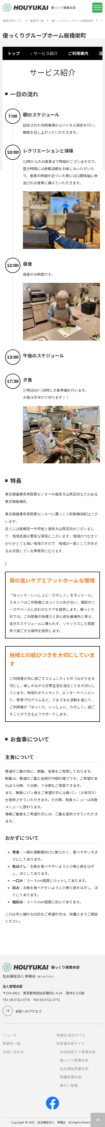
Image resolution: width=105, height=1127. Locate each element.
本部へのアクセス (28, 1011)
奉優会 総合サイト (71, 1035)
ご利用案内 (78, 53)
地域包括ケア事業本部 (78, 1051)
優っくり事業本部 (74, 1060)
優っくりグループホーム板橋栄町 (72, 21)
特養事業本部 (70, 1076)
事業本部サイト (12, 21)
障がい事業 (69, 1085)
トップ (14, 53)
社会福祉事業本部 (74, 1068)
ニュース (10, 1035)
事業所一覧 (37, 21)
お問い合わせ (13, 1051)
